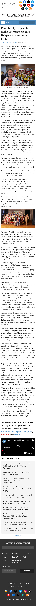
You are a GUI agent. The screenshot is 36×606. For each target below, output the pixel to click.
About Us (24, 587)
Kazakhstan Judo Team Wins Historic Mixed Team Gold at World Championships (16, 480)
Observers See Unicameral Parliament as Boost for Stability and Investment (17, 523)
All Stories (5, 553)
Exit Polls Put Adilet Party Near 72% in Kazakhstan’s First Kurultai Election (16, 509)
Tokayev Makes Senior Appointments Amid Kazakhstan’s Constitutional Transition (16, 466)
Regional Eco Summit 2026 (16, 561)
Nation (25, 557)
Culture (4, 557)
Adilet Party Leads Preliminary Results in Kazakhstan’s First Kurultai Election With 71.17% (17, 489)
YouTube (5, 434)
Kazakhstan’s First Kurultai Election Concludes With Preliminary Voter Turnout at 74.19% (15, 516)
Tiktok (17, 434)
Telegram (27, 431)
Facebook (6, 431)
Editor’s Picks (16, 557)
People (16, 42)
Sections (9, 22)
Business (15, 553)
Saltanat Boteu (7, 42)
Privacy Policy (13, 587)
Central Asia (27, 553)
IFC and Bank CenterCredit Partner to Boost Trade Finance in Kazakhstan (16, 502)
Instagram (17, 431)
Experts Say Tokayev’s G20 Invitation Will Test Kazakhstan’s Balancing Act (17, 496)
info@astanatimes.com (22, 599)
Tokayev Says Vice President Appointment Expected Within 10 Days (18, 529)
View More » (18, 536)
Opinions (4, 560)
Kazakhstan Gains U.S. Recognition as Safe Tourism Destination (16, 473)
